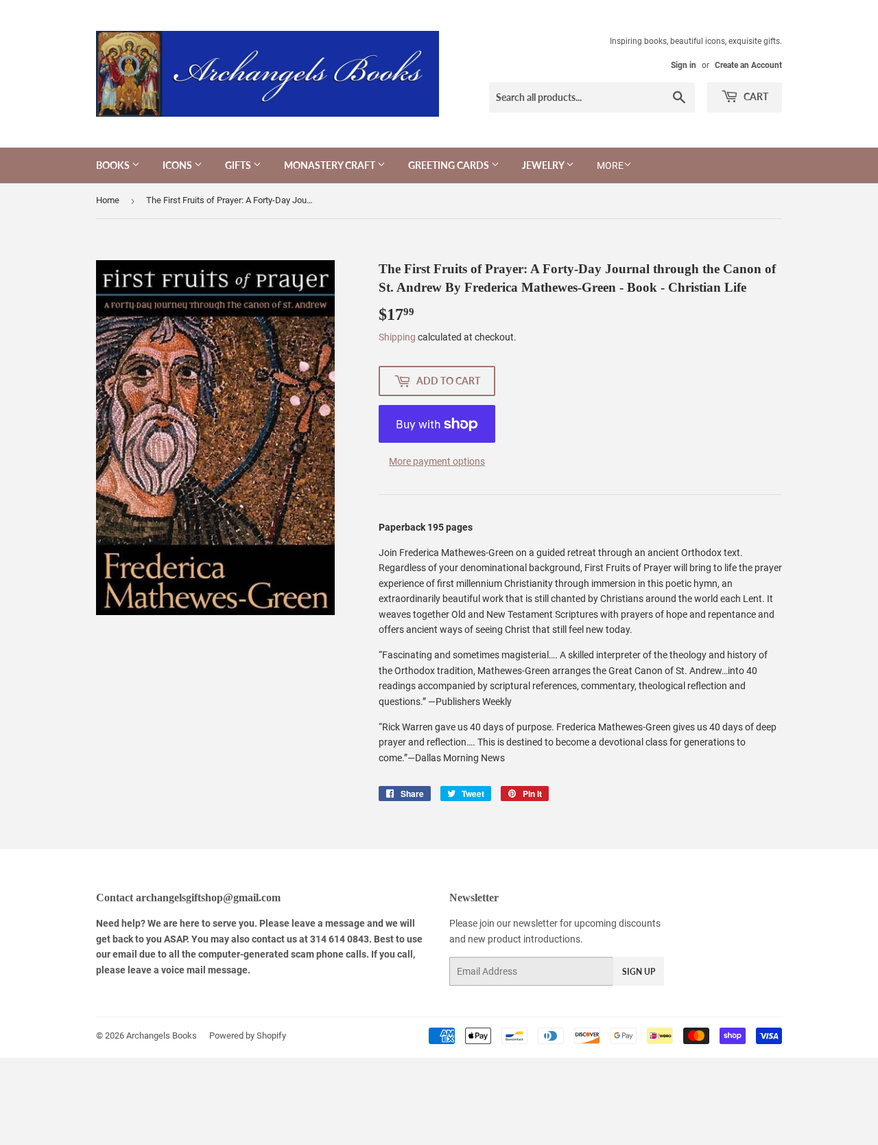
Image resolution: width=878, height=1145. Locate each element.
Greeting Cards (449, 165)
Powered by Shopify (247, 1035)
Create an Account (748, 65)
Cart (754, 96)
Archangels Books (161, 1035)
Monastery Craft (330, 165)
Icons (178, 165)
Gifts (239, 165)
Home (107, 200)
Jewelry (544, 165)
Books (114, 165)
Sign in (683, 65)
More (610, 165)
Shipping (397, 337)
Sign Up (638, 972)
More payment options (437, 461)
